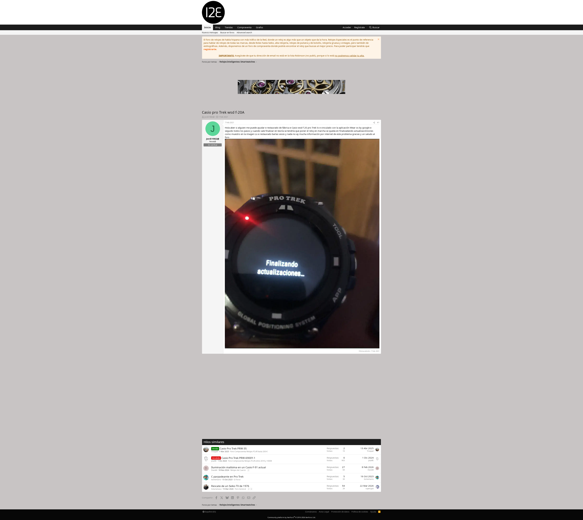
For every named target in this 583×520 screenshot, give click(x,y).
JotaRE (213, 461)
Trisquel (214, 451)
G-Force (237, 479)
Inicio (207, 27)
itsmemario (216, 479)
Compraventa (244, 27)
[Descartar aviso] (378, 39)
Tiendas (229, 27)
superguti (370, 488)
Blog (217, 27)
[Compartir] (374, 122)
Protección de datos (340, 511)
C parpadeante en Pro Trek (227, 476)
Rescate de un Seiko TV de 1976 (230, 486)
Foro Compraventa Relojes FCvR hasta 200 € (249, 451)
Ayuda (373, 511)
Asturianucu (216, 489)
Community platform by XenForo (292, 517)
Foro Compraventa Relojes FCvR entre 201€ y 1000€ (250, 461)
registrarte (210, 49)
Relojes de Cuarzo (238, 470)
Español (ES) (210, 511)
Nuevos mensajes (210, 32)
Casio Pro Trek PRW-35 (233, 448)
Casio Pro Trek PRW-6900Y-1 (238, 458)
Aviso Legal (324, 511)
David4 (214, 470)
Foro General (240, 489)
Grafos (259, 27)
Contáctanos (311, 511)
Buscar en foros (227, 32)
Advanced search (244, 32)
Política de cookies (359, 511)
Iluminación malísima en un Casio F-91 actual (238, 467)
